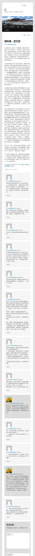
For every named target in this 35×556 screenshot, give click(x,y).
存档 (18, 26)
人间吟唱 (7, 30)
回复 (8, 195)
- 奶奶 (22, 164)
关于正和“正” (12, 26)
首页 (6, 26)
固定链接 (7, 166)
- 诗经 (26, 164)
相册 (22, 26)
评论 (8, 534)
